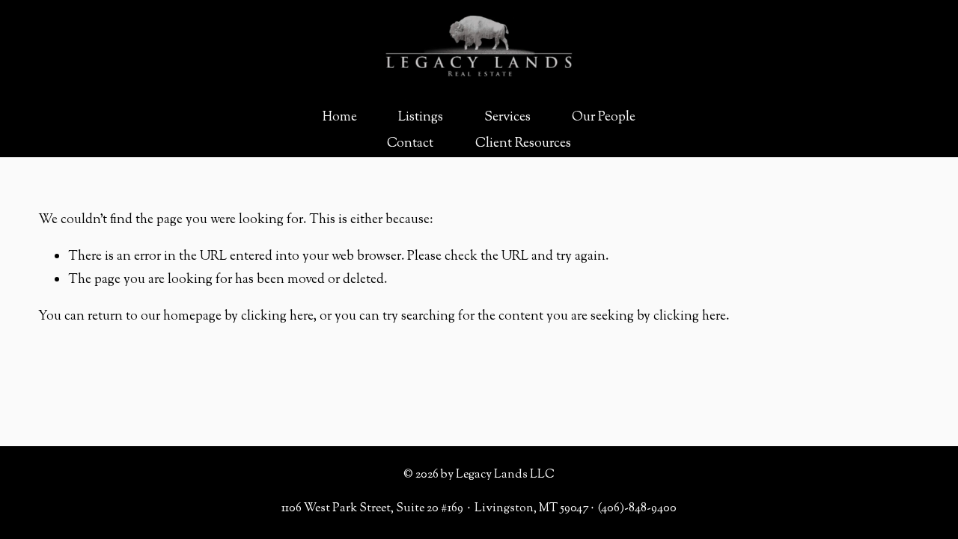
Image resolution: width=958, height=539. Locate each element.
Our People (603, 117)
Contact (410, 143)
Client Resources (523, 143)
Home (340, 117)
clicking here (277, 316)
